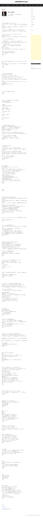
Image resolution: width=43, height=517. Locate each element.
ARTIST (13, 5)
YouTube (21, 5)
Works (17, 5)
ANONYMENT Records (21, 2)
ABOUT (3, 5)
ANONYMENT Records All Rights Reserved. (34, 515)
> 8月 (2, 504)
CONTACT (37, 5)
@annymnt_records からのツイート (36, 68)
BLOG (33, 5)
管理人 (30, 5)
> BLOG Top (4, 506)
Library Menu (33, 18)
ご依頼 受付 (26, 5)
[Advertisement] (36, 47)
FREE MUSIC (8, 5)
